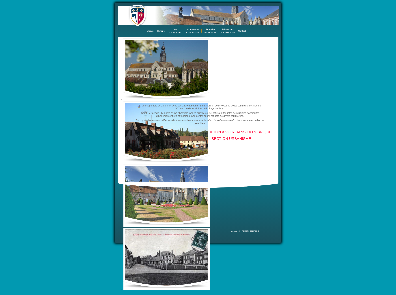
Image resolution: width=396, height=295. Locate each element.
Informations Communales (192, 31)
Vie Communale (175, 31)
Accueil (150, 31)
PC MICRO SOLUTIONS (250, 231)
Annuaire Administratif (210, 31)
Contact (242, 31)
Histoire (161, 31)
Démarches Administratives (228, 31)
